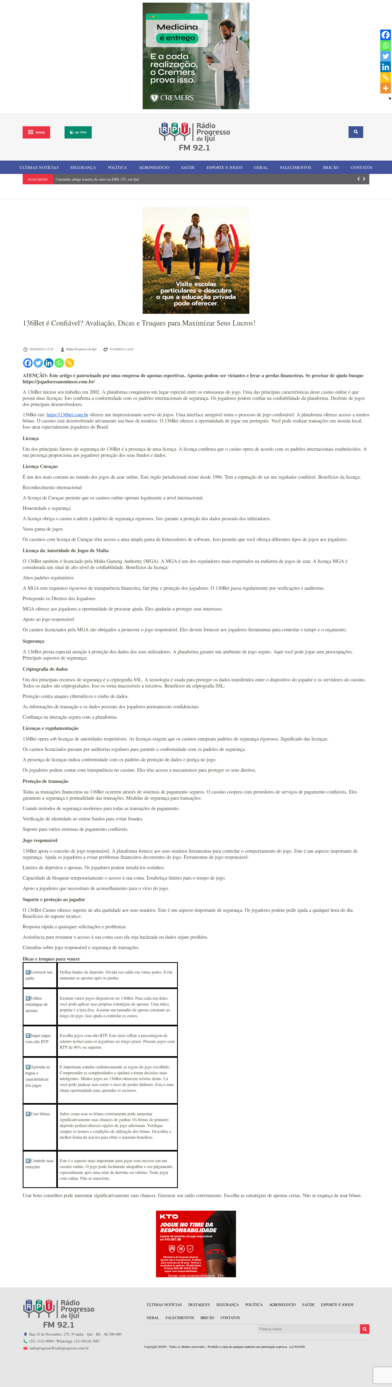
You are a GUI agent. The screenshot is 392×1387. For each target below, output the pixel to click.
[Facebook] (28, 363)
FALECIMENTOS (295, 167)
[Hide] (390, 98)
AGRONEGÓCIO (154, 167)
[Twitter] (38, 363)
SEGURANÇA (83, 167)
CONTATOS (362, 167)
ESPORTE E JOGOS (225, 167)
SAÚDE (188, 167)
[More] (385, 88)
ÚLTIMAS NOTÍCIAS (39, 167)
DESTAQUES (199, 1304)
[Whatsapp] (59, 363)
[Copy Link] (69, 363)
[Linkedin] (48, 363)
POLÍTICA (117, 167)
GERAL (261, 167)
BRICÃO (331, 167)
